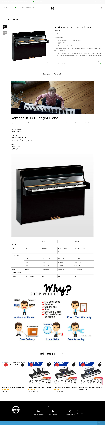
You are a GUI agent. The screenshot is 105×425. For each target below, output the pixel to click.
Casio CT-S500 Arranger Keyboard (90, 387)
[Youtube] (15, 7)
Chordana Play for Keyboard (64, 62)
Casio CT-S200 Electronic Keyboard (14, 387)
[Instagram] (13, 7)
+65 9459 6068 (83, 410)
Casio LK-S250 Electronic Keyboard (39, 387)
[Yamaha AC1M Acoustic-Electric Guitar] (102, 25)
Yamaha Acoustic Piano (61, 63)
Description (47, 74)
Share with (100, 61)
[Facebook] (10, 7)
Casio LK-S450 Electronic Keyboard (65, 387)
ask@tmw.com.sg (84, 413)
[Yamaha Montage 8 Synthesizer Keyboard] (99, 25)
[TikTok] (18, 7)
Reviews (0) (58, 74)
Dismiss (101, 423)
